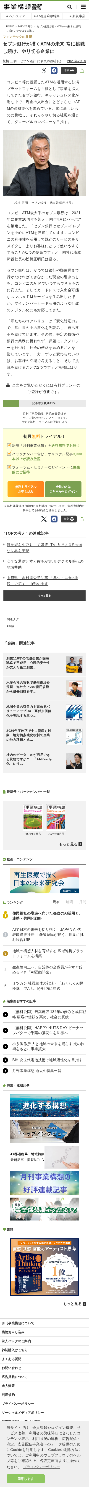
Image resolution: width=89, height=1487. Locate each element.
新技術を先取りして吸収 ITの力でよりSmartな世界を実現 (44, 548)
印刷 (66, 70)
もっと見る (44, 595)
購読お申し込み (13, 1332)
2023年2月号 (25, 26)
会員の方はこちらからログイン (63, 489)
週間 (69, 902)
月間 (82, 902)
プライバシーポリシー (18, 1404)
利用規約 (8, 1395)
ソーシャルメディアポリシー (23, 1412)
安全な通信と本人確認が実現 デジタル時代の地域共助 (45, 564)
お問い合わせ (11, 1368)
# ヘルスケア (15, 16)
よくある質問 (11, 1359)
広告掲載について (15, 1377)
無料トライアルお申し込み (26, 489)
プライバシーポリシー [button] (41, 1467)
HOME (10, 26)
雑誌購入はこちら (15, 1350)
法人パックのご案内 (16, 1341)
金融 (11, 626)
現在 (56, 902)
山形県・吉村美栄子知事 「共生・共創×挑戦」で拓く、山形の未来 (42, 581)
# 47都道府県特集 (47, 16)
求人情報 (8, 1386)
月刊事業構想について (18, 1323)
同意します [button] (26, 1479)
